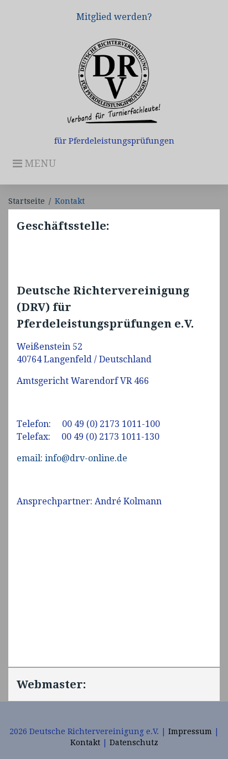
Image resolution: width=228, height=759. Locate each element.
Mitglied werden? (114, 17)
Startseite (26, 201)
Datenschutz (134, 742)
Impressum (190, 731)
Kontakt (85, 742)
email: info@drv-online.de (72, 458)
